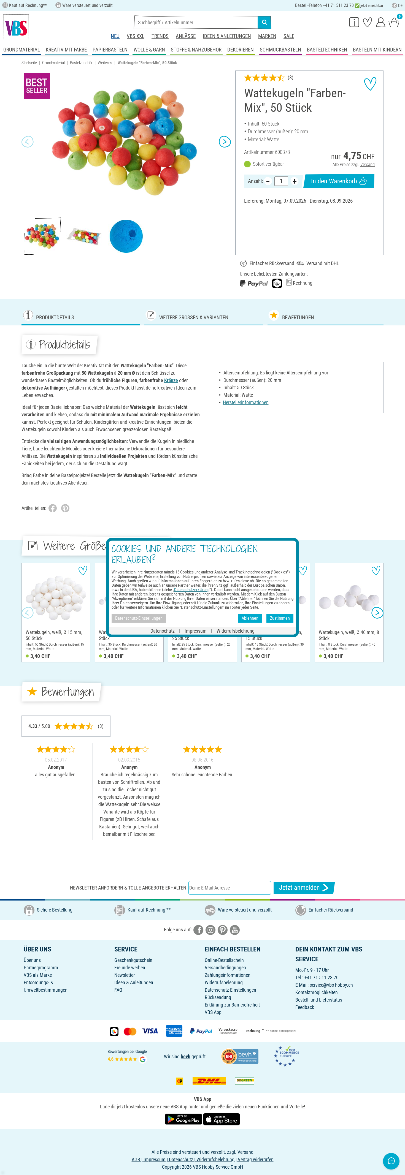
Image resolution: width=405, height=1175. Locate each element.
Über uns (32, 960)
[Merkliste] (367, 22)
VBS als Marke (38, 975)
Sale (289, 36)
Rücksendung (218, 997)
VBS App (213, 1012)
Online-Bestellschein (224, 960)
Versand (367, 164)
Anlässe (186, 36)
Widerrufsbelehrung (224, 982)
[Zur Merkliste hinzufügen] (370, 84)
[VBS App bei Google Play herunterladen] (184, 1119)
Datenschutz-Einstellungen (230, 990)
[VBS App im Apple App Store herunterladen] (221, 1119)
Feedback (304, 1007)
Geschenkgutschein (133, 960)
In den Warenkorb (334, 181)
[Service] (354, 22)
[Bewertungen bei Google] (127, 1056)
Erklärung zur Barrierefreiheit (232, 1005)
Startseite (29, 62)
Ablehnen (250, 618)
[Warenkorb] (394, 22)
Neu (115, 36)
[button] (27, 142)
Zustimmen (280, 618)
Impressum (196, 630)
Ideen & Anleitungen (227, 36)
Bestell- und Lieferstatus (318, 1000)
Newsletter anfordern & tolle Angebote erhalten (128, 888)
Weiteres (105, 62)
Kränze (171, 380)
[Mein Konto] (380, 22)
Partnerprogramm (41, 967)
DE (400, 5)
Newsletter (124, 975)
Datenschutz (162, 630)
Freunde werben (129, 967)
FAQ (118, 990)
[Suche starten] (264, 22)
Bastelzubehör (81, 62)
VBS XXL (135, 36)
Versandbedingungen (225, 967)
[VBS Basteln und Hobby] (16, 27)
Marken (267, 36)
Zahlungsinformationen (227, 975)
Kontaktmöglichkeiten (316, 992)
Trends (160, 36)
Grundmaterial (53, 62)
